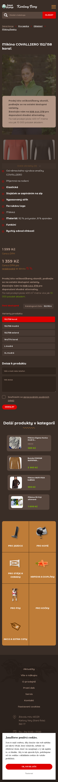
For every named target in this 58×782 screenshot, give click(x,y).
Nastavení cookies (29, 706)
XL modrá (9, 353)
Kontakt (29, 700)
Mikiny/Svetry (9, 29)
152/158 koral (10, 319)
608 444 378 (37, 111)
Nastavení (29, 773)
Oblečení (38, 26)
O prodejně (29, 681)
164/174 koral (11, 339)
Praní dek (29, 687)
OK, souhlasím (29, 766)
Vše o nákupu (29, 675)
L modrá (8, 346)
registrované (8, 268)
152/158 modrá (11, 326)
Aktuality (29, 669)
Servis (29, 694)
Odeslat (9, 407)
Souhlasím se (28, 399)
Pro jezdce (23, 26)
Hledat (49, 15)
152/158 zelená (11, 333)
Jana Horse (8, 26)
